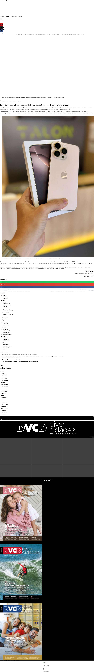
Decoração (4, 312)
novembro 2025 (5, 386)
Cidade (3, 295)
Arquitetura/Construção (8, 314)
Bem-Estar (6, 344)
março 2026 (4, 378)
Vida (3, 342)
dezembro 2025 (5, 384)
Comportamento (7, 345)
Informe (5, 296)
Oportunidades (7, 332)
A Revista (7, 16)
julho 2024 (4, 410)
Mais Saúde (6, 340)
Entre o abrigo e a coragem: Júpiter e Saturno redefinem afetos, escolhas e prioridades (19, 354)
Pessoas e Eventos (6, 334)
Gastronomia (6, 325)
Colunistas (4, 300)
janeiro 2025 (4, 402)
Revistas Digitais (13, 16)
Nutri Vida (6, 307)
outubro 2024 (5, 408)
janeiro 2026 (4, 382)
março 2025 (4, 399)
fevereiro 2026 (5, 380)
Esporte (4, 319)
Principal (2, 16)
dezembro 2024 (5, 404)
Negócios (4, 329)
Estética (6, 339)
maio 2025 (4, 397)
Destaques (6, 368)
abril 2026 (4, 376)
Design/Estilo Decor (8, 315)
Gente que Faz (6, 347)
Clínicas (1, 368)
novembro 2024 (5, 406)
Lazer (3, 322)
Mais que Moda (7, 303)
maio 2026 (4, 375)
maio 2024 (4, 413)
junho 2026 (4, 373)
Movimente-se (7, 304)
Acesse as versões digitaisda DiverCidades (47, 480)
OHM (10, 368)
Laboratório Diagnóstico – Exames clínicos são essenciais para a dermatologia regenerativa (20, 361)
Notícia (5, 298)
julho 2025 (4, 393)
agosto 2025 (4, 391)
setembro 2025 (5, 389)
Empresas (6, 330)
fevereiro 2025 (5, 400)
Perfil (5, 348)
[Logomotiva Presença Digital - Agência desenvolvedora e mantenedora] (47, 667)
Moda (3, 327)
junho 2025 (4, 395)
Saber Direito (6, 309)
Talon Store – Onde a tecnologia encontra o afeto (11, 357)
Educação (4, 317)
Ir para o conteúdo (3, 0)
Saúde (3, 336)
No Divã (5, 306)
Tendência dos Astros (8, 310)
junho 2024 (4, 412)
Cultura (5, 323)
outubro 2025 (4, 387)
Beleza (5, 337)
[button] (1, 19)
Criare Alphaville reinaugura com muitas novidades (12, 359)
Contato (20, 16)
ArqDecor (6, 301)
